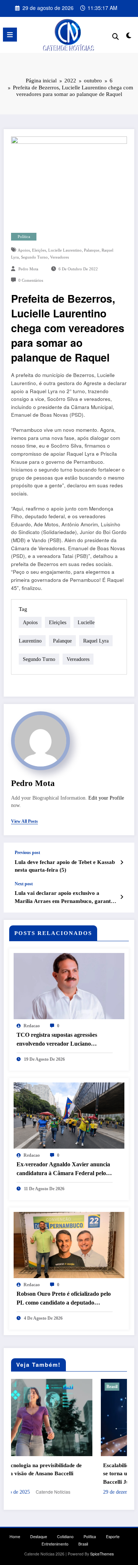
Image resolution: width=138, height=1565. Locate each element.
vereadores (59, 257)
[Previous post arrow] (121, 862)
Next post (24, 883)
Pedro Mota (28, 269)
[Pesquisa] (115, 36)
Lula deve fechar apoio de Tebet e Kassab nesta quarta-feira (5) (65, 866)
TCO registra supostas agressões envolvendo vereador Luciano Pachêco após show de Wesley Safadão (64, 1040)
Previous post (27, 852)
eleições (39, 250)
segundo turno (34, 257)
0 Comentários (30, 280)
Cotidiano (65, 1536)
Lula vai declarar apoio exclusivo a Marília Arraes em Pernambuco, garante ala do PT (64, 897)
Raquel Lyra (96, 641)
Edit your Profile (106, 798)
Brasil (39, 1386)
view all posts (24, 821)
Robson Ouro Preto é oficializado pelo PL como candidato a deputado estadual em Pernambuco (64, 1299)
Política (24, 237)
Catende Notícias (105, 1491)
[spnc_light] (129, 36)
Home (15, 1536)
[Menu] (10, 35)
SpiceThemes (102, 1554)
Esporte (113, 1536)
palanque (91, 250)
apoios (24, 250)
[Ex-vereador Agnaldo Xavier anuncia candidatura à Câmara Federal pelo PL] (69, 1114)
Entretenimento (55, 1544)
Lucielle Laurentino (65, 250)
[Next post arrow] (121, 896)
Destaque (38, 1536)
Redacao (32, 1025)
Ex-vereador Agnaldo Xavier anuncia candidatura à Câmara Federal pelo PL (63, 1169)
